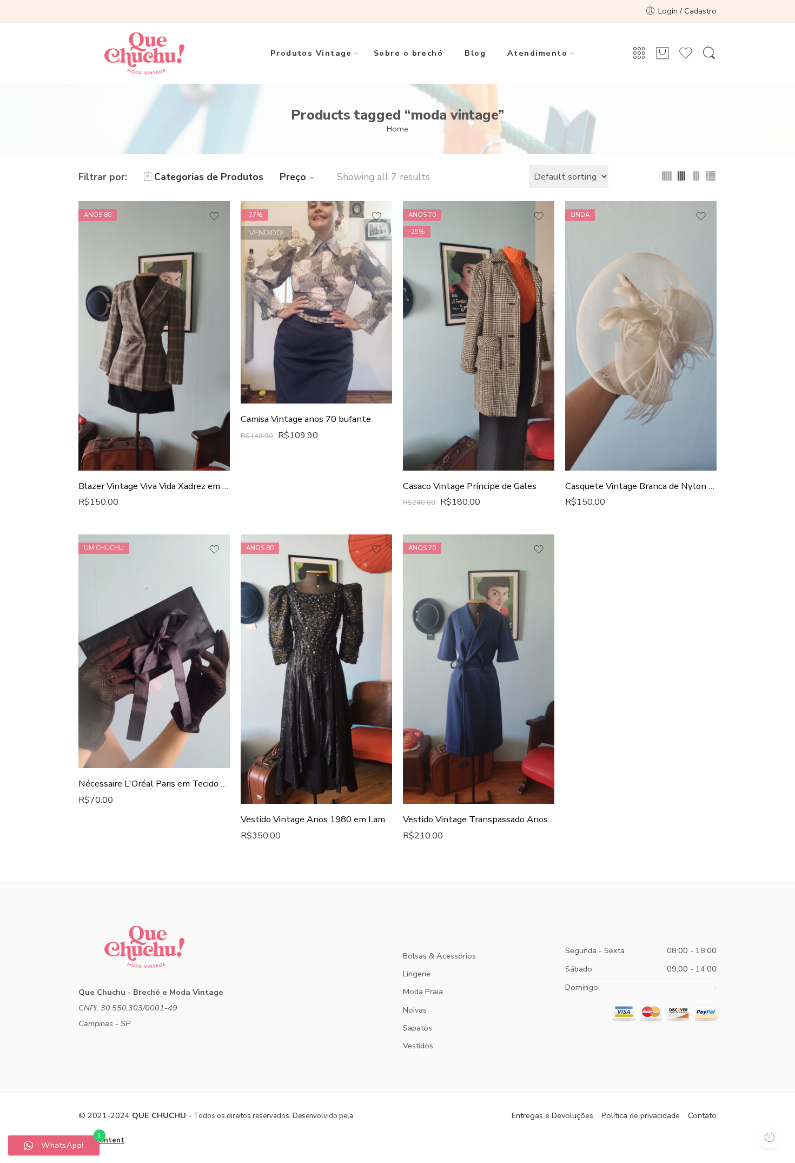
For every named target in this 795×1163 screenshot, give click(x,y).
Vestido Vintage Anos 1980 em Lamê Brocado (316, 819)
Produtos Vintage (311, 53)
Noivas (415, 1010)
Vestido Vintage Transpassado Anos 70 (478, 819)
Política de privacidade (640, 1115)
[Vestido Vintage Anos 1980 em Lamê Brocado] (316, 669)
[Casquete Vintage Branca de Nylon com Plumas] (641, 336)
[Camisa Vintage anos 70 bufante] (316, 302)
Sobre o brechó (408, 53)
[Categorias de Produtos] (639, 53)
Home (397, 128)
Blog (475, 53)
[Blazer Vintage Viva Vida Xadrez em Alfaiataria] (154, 336)
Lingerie (416, 973)
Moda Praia (423, 991)
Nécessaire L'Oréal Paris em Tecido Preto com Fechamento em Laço (154, 783)
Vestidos (418, 1045)
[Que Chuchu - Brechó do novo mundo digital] (144, 53)
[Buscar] (709, 53)
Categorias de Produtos (208, 176)
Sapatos (417, 1027)
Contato (702, 1115)
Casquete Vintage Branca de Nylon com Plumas (641, 486)
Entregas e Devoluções (552, 1115)
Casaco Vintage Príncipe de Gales (469, 486)
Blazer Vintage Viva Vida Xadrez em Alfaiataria (154, 486)
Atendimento (537, 53)
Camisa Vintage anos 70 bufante (306, 419)
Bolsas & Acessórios (439, 955)
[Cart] (662, 53)
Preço (293, 176)
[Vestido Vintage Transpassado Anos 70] (478, 669)
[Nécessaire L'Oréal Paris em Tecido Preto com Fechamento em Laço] (154, 651)
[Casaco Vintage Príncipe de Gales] (478, 336)
